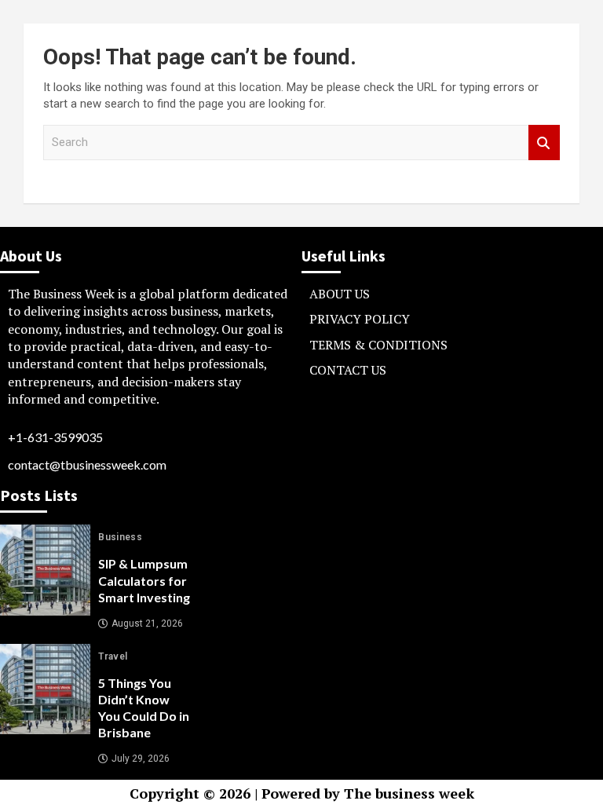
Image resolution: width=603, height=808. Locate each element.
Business (120, 537)
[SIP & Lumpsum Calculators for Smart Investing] (45, 570)
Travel (112, 656)
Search (544, 142)
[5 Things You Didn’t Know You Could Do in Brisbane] (45, 689)
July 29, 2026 (140, 758)
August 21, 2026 (147, 623)
